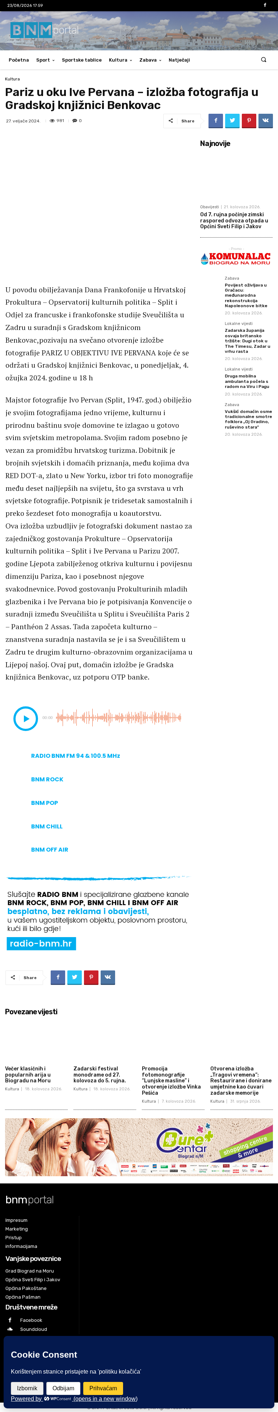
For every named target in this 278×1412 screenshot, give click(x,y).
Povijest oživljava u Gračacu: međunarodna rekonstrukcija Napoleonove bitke (246, 296)
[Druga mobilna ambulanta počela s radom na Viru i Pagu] (210, 377)
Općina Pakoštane (26, 1288)
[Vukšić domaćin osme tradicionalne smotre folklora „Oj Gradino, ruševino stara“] (210, 413)
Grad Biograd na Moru (29, 1271)
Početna (19, 60)
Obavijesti (209, 207)
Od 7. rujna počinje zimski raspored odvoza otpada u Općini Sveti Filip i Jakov (234, 221)
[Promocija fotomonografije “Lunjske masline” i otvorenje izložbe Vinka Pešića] (173, 1040)
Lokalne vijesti (239, 324)
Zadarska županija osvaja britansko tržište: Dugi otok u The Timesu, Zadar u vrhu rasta (247, 341)
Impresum (16, 1220)
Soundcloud (33, 1329)
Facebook (31, 1320)
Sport (43, 60)
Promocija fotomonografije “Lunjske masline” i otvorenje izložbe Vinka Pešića (171, 1081)
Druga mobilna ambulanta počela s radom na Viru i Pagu (247, 381)
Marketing (16, 1229)
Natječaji (179, 60)
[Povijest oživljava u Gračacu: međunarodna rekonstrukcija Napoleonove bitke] (210, 286)
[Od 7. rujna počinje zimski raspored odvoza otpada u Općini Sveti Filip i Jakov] (236, 176)
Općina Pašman (23, 1297)
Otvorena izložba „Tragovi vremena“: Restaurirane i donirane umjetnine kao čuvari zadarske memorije (240, 1081)
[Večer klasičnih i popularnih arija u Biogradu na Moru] (36, 1040)
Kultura (118, 60)
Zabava (148, 60)
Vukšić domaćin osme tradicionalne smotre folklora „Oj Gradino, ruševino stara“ (248, 419)
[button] (263, 60)
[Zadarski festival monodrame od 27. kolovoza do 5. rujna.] (104, 1040)
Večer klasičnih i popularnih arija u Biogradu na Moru (28, 1075)
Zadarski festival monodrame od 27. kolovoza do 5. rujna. (99, 1075)
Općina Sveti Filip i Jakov (32, 1279)
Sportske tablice (82, 60)
